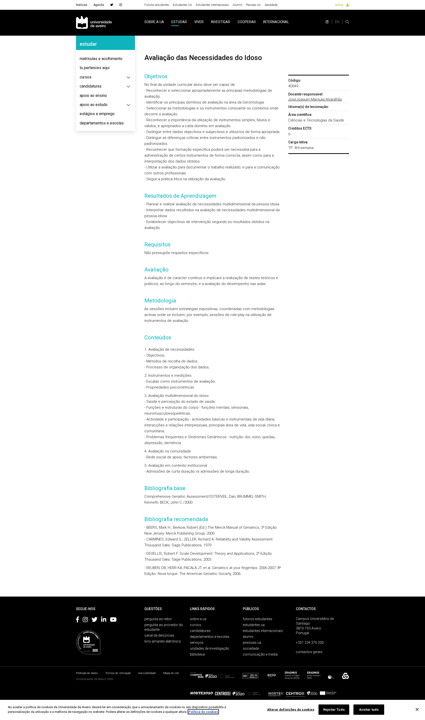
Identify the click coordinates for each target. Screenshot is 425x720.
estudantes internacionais (263, 631)
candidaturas (91, 86)
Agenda (98, 5)
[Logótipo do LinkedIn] (103, 620)
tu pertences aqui (94, 67)
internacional (276, 22)
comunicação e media (260, 654)
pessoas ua (252, 643)
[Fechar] (417, 709)
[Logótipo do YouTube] (113, 620)
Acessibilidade (147, 673)
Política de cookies (203, 712)
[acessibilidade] (327, 22)
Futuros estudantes (156, 5)
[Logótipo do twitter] (94, 620)
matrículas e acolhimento (101, 58)
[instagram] (120, 4)
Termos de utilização (118, 673)
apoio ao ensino (93, 95)
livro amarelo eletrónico (162, 641)
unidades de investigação (209, 648)
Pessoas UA (253, 5)
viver (199, 22)
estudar (179, 22)
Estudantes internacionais (212, 5)
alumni (248, 637)
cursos (85, 77)
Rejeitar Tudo (334, 709)
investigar (220, 22)
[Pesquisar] (347, 22)
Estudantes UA (182, 5)
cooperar (247, 22)
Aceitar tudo (369, 709)
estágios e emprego (97, 113)
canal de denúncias (159, 635)
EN (337, 22)
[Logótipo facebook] (77, 620)
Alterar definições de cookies (290, 709)
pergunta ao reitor (158, 619)
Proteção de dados (87, 673)
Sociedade (271, 5)
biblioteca (197, 654)
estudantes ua (254, 625)
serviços (196, 643)
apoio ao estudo (93, 104)
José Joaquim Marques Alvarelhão (315, 99)
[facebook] (111, 4)
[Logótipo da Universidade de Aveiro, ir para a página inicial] (94, 23)
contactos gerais (309, 652)
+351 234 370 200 (310, 643)
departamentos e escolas (102, 123)
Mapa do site (171, 673)
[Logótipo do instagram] (85, 620)
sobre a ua (154, 22)
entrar (339, 5)
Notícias (81, 5)
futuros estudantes (257, 619)
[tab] (105, 59)
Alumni (237, 5)
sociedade (251, 648)
